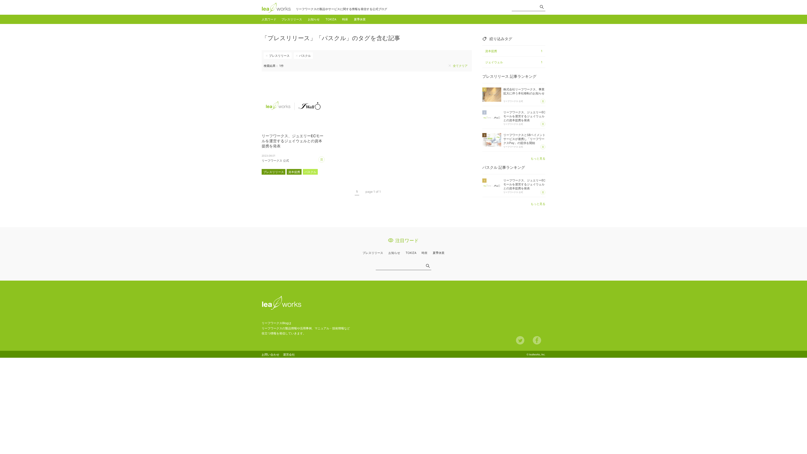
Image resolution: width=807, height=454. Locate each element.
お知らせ (314, 19)
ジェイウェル (513, 62)
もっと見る (538, 158)
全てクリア (460, 65)
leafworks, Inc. (537, 354)
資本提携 (294, 172)
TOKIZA (331, 19)
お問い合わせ (270, 354)
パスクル (305, 55)
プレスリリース (291, 19)
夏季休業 (360, 19)
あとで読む (324, 158)
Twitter (520, 340)
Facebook (537, 340)
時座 (345, 19)
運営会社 (289, 354)
